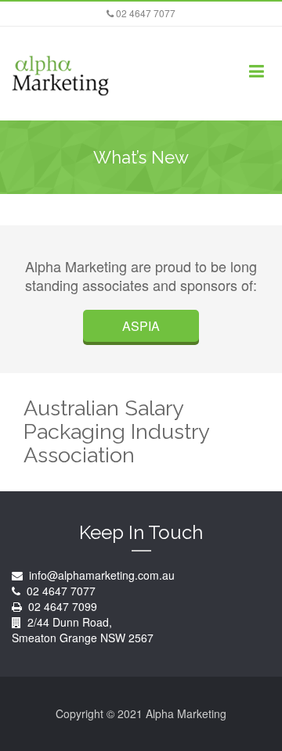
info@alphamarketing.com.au (100, 575)
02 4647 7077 (144, 13)
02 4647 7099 (62, 606)
